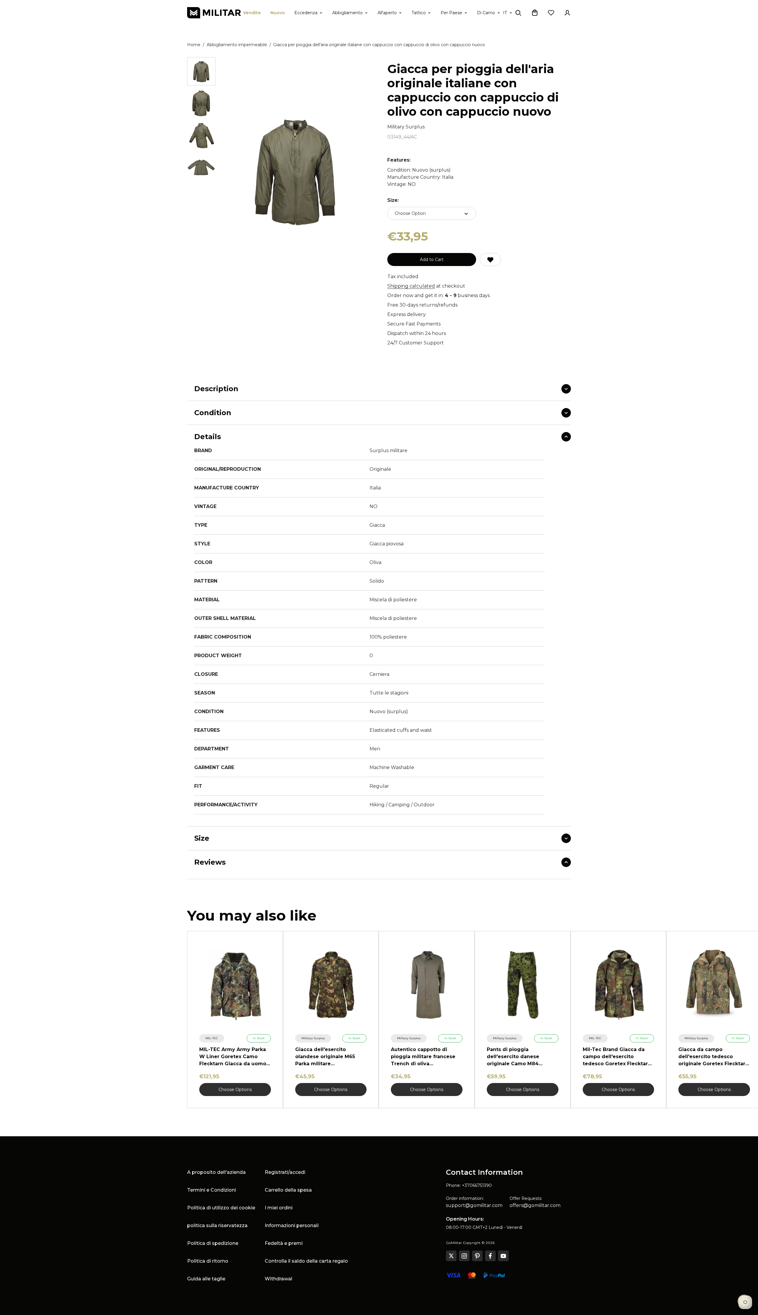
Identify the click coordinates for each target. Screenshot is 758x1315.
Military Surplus (406, 127)
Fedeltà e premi (284, 1243)
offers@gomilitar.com (535, 1205)
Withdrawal (278, 1279)
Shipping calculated (411, 286)
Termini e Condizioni (211, 1190)
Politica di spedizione (212, 1243)
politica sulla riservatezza (217, 1225)
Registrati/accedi (285, 1172)
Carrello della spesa (288, 1190)
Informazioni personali (292, 1225)
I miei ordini (279, 1208)
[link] (211, 1038)
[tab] (201, 71)
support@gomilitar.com (474, 1205)
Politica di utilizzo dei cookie (221, 1208)
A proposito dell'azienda (216, 1172)
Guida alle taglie (206, 1279)
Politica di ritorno (207, 1261)
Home (193, 44)
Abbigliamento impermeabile (237, 44)
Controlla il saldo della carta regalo (306, 1261)
